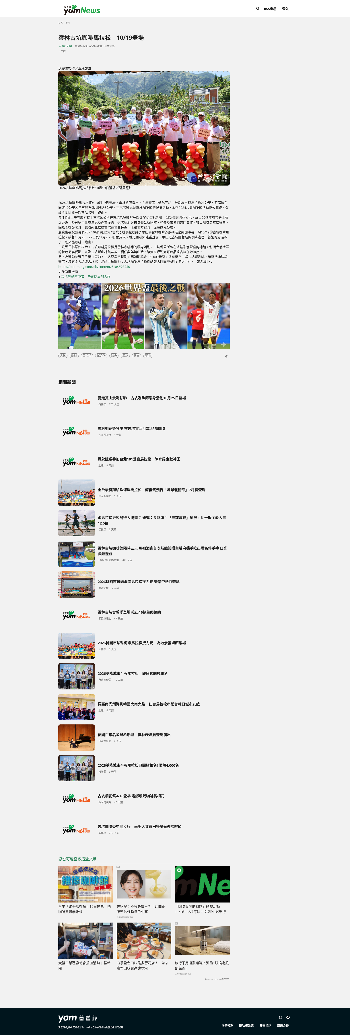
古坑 (63, 356)
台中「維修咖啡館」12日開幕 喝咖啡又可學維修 (84, 909)
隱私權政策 (246, 1026)
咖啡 (74, 356)
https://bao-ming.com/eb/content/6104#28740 (94, 266)
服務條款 (227, 1026)
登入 (285, 9)
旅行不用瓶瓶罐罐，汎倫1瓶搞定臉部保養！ (202, 966)
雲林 (125, 356)
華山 (148, 356)
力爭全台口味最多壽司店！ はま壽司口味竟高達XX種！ (143, 966)
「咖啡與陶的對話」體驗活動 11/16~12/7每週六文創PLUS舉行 (200, 909)
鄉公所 (101, 356)
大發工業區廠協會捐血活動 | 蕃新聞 (84, 966)
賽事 (136, 356)
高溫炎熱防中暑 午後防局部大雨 (85, 276)
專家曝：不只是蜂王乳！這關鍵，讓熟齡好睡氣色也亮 (143, 909)
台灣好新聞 (65, 46)
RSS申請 (270, 9)
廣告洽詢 (265, 1026)
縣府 (114, 356)
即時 (67, 22)
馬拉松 (87, 356)
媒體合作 (283, 1026)
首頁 (60, 22)
